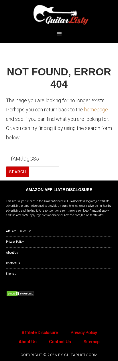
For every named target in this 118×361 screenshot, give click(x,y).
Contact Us (13, 263)
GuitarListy (59, 15)
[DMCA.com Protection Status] (20, 295)
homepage (96, 110)
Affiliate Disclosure (18, 231)
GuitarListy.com (81, 355)
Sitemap (11, 273)
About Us (12, 252)
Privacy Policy (15, 241)
